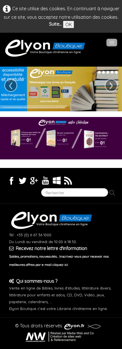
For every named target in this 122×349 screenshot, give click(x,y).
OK (68, 24)
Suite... (55, 24)
